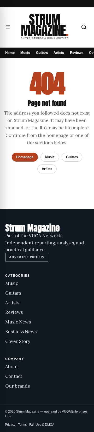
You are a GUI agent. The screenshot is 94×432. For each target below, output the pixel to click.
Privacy (10, 424)
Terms (22, 424)
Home (10, 53)
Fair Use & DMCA (41, 424)
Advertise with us (26, 257)
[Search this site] (84, 27)
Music (25, 53)
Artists (59, 53)
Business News (21, 332)
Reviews (76, 53)
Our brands (17, 386)
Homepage (24, 157)
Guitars (42, 53)
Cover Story (17, 341)
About (11, 366)
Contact (13, 376)
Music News (18, 322)
